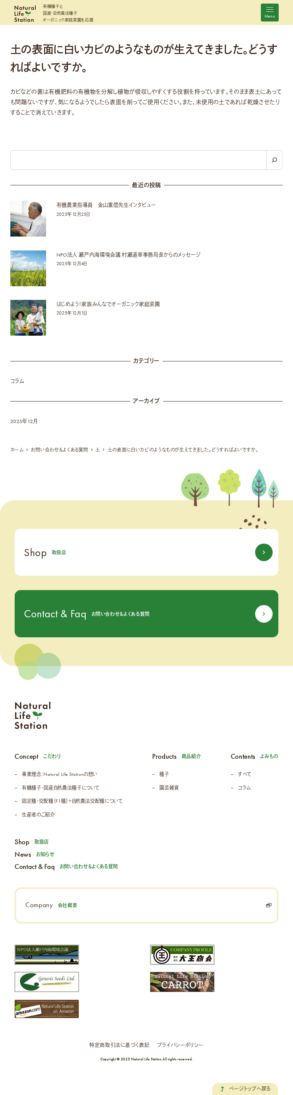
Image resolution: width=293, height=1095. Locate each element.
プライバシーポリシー (180, 1045)
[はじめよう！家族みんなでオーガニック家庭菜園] (28, 318)
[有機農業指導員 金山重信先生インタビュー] (28, 219)
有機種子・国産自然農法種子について (60, 787)
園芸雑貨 (169, 787)
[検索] (274, 160)
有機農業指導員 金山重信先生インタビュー (106, 205)
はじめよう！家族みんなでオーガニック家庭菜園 (108, 304)
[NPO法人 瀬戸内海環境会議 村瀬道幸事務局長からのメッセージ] (28, 268)
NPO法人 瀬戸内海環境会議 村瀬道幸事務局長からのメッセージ (128, 255)
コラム (17, 381)
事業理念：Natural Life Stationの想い (60, 774)
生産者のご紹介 (38, 814)
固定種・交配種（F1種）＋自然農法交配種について (72, 801)
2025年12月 (24, 421)
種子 (164, 774)
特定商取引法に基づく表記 (119, 1045)
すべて (244, 774)
